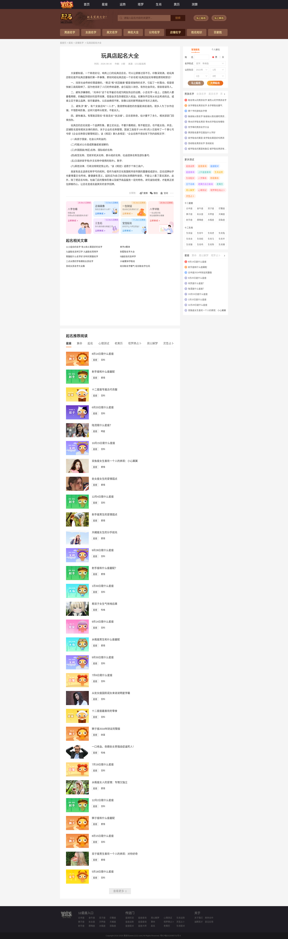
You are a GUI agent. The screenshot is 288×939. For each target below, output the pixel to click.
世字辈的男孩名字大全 (198, 127)
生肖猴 (189, 244)
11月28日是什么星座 (197, 305)
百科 (103, 360)
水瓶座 (211, 220)
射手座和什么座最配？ (104, 568)
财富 (103, 735)
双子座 (211, 208)
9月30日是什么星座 (103, 657)
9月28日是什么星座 (103, 550)
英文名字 (112, 32)
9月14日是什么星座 (103, 621)
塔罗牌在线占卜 (217, 190)
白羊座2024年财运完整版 (200, 272)
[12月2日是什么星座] (77, 811)
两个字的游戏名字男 (197, 111)
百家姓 (218, 32)
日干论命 (190, 184)
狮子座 (189, 214)
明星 (103, 431)
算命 (79, 343)
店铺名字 (175, 32)
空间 (166, 193)
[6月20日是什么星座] (77, 418)
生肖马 (211, 239)
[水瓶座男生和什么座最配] (77, 651)
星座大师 (142, 926)
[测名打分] (219, 18)
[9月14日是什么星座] (77, 633)
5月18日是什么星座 (103, 871)
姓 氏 (189, 57)
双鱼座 (222, 220)
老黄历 (119, 343)
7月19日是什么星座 (103, 764)
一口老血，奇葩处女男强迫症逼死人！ (113, 746)
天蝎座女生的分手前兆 (104, 532)
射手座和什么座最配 (103, 371)
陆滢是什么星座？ (102, 425)
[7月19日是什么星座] (77, 776)
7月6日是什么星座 (102, 675)
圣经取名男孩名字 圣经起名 (201, 143)
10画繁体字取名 (127, 261)
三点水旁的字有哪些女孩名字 (79, 261)
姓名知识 (196, 32)
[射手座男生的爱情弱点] (77, 526)
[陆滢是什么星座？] (77, 436)
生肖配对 (190, 178)
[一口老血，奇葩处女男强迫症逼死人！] (77, 758)
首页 (87, 4)
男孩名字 (69, 32)
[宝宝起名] (201, 18)
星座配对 (214, 166)
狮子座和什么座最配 (103, 818)
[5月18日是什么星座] (77, 883)
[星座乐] (67, 4)
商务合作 (209, 917)
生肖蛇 (200, 239)
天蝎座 (222, 214)
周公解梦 (152, 343)
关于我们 (198, 917)
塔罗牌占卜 (135, 343)
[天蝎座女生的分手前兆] (77, 543)
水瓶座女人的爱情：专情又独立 (110, 782)
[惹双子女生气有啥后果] (77, 615)
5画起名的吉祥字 (128, 256)
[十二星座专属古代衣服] (77, 401)
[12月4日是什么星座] (77, 508)
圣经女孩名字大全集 (75, 266)
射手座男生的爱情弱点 (104, 514)
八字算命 (202, 178)
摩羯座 (200, 220)
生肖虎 (211, 233)
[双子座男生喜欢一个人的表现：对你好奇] (77, 865)
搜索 (178, 18)
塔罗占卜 (215, 255)
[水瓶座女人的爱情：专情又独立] (77, 793)
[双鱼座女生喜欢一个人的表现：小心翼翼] (77, 472)
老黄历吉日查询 (205, 184)
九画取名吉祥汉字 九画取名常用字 (82, 251)
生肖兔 (222, 233)
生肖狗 (211, 244)
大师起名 (215, 83)
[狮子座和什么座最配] (77, 829)
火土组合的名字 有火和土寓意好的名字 (84, 247)
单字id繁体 (125, 247)
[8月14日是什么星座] (77, 365)
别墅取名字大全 (127, 251)
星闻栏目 (129, 917)
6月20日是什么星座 (103, 407)
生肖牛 (200, 233)
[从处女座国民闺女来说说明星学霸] (77, 704)
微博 (145, 193)
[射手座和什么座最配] (77, 383)
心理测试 (103, 343)
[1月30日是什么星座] (77, 597)
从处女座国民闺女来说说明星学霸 (111, 693)
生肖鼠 (189, 233)
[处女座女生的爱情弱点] (77, 490)
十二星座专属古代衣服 (104, 389)
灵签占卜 (168, 343)
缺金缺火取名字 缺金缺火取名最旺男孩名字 (208, 116)
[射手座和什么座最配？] (77, 579)
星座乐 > (64, 43)
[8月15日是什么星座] (77, 847)
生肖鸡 (200, 244)
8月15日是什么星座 (103, 836)
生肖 (159, 4)
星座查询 (190, 172)
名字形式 (189, 63)
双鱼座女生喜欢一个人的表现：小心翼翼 (115, 461)
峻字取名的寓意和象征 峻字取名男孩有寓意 (208, 148)
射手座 (189, 220)
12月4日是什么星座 (103, 496)
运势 (123, 4)
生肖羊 (222, 239)
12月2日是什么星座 (103, 800)
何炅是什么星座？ (196, 283)
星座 (105, 4)
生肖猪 (222, 244)
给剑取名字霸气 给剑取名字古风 (135, 266)
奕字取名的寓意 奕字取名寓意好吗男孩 (206, 138)
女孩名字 (91, 32)
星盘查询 (202, 166)
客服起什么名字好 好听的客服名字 (82, 256)
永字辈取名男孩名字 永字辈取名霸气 (205, 105)
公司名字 (154, 32)
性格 (103, 610)
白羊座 (189, 208)
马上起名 (196, 83)
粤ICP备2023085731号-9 (170, 936)
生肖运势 (218, 172)
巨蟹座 (222, 208)
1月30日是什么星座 (103, 586)
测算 (195, 4)
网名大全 (133, 32)
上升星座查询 (204, 172)
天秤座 (211, 214)
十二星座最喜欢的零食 (104, 711)
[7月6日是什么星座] (77, 686)
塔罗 (141, 4)
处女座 (200, 214)
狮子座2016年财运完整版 (106, 728)
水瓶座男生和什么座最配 (106, 639)
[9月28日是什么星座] (77, 561)
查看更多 (118, 891)
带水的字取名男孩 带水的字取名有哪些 (206, 121)
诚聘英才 (198, 922)
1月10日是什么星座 (197, 299)
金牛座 (200, 208)
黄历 (177, 4)
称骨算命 (214, 178)
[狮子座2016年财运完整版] (77, 740)
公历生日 (189, 70)
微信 (156, 193)
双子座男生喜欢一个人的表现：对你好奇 (115, 853)
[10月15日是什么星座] (77, 454)
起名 (71, 43)
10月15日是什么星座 (103, 443)
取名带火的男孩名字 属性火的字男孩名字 (207, 100)
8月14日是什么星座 (103, 353)
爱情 (103, 377)
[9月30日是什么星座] (77, 668)
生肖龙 (189, 239)
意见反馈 (209, 922)
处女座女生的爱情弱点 (104, 478)
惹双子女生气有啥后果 (104, 603)
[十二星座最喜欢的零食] (77, 722)
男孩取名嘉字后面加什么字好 (201, 132)
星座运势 (190, 166)
